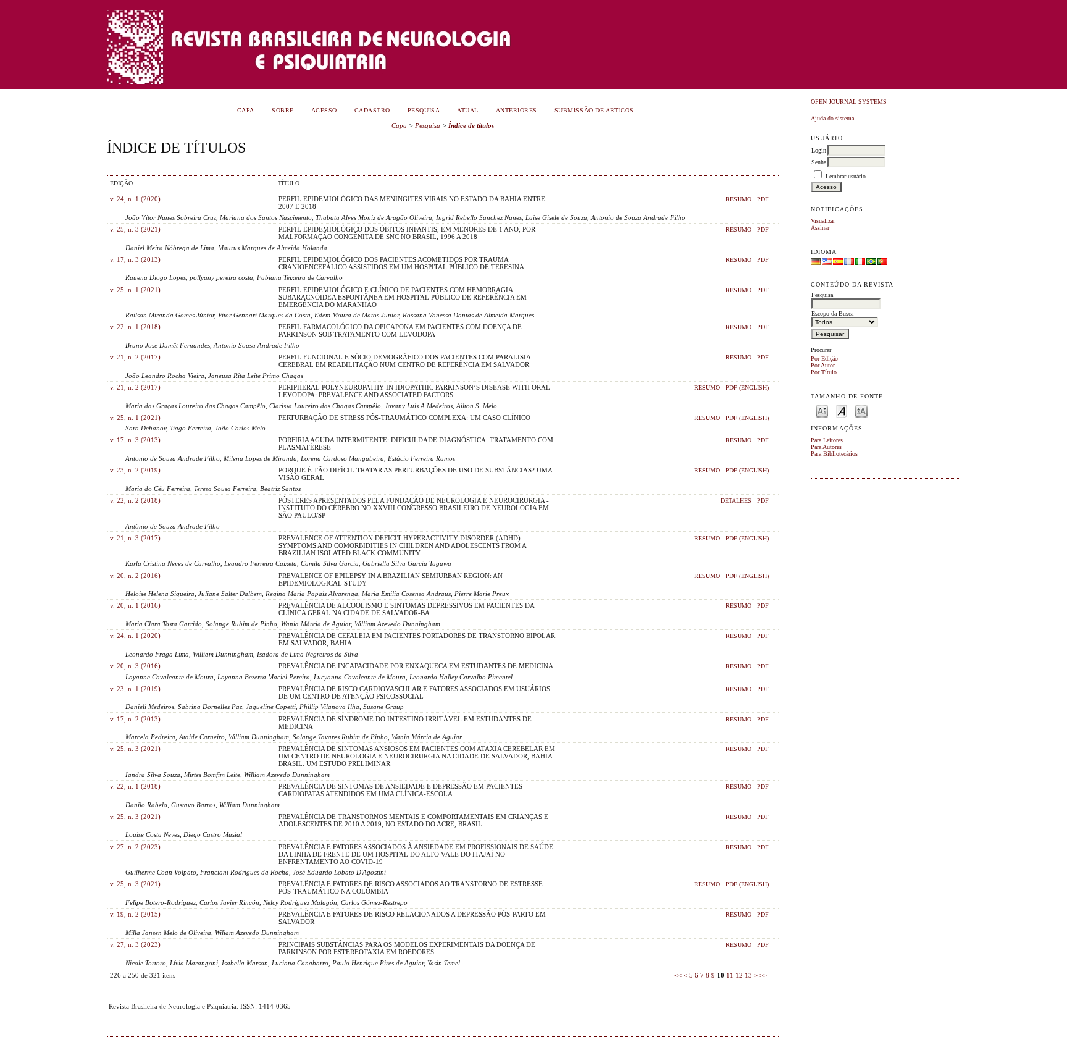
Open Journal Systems (849, 101)
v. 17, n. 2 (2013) (135, 719)
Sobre (283, 110)
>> (763, 975)
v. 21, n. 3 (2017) (135, 538)
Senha (818, 162)
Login (818, 150)
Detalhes (736, 501)
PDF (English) (747, 388)
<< (678, 975)
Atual (468, 110)
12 (739, 975)
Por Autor (823, 365)
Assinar (820, 227)
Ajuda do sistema (832, 118)
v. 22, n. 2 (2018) (135, 500)
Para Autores (826, 446)
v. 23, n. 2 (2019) (135, 470)
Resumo (738, 199)
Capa (245, 110)
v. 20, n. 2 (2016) (135, 575)
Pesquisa (424, 110)
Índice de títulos (471, 125)
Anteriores (516, 110)
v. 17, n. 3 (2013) (135, 259)
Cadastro (372, 110)
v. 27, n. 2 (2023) (135, 846)
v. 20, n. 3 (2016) (135, 666)
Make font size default (841, 410)
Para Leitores (827, 440)
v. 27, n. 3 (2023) (135, 944)
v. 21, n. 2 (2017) (135, 357)
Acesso (324, 110)
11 (730, 975)
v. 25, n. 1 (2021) (135, 289)
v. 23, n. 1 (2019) (135, 688)
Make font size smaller (822, 410)
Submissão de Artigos (594, 110)
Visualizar (823, 220)
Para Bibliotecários (834, 453)
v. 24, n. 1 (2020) (135, 199)
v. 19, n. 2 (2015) (135, 914)
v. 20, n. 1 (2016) (135, 605)
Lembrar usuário (846, 176)
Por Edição (824, 358)
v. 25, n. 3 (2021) (135, 229)
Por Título (824, 372)
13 (748, 975)
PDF (763, 199)
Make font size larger (861, 410)
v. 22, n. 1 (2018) (135, 326)
